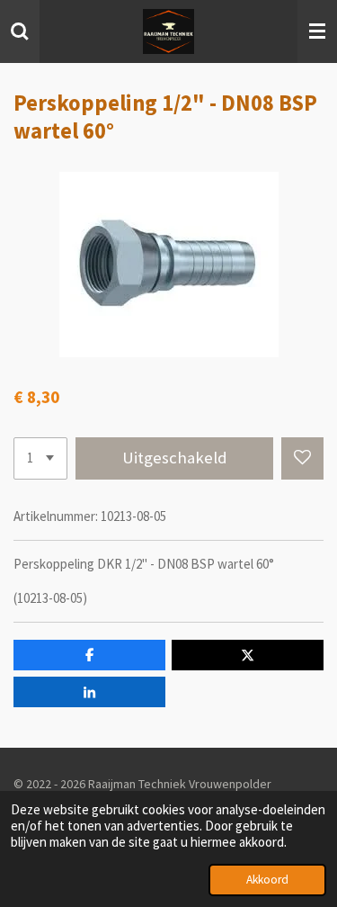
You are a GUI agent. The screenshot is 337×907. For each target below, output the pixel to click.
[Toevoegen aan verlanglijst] (302, 458)
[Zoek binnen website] (20, 31)
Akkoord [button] (267, 879)
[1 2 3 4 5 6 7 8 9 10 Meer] (40, 458)
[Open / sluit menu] (317, 31)
